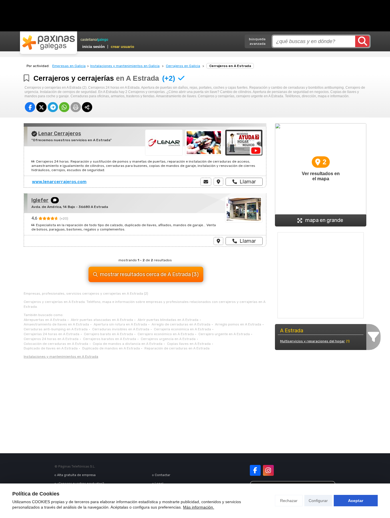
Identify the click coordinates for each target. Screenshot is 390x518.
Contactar (162, 475)
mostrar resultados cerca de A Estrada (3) (149, 274)
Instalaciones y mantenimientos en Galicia (125, 66)
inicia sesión (93, 46)
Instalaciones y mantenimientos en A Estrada (61, 357)
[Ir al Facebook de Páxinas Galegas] (255, 470)
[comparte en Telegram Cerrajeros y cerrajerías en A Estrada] (53, 107)
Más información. (198, 507)
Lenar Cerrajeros (59, 133)
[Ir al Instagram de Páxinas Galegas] (268, 470)
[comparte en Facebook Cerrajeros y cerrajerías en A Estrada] (30, 107)
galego (102, 40)
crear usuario (122, 46)
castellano (89, 40)
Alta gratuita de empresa (76, 475)
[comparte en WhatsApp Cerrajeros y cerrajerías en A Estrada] (64, 107)
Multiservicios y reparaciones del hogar (312, 341)
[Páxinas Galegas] (48, 42)
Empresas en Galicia (69, 66)
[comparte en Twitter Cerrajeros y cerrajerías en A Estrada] (41, 107)
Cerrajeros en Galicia (183, 66)
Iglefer (40, 200)
